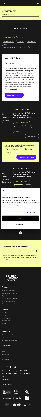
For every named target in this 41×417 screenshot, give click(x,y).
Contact (4, 312)
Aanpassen (19, 224)
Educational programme (10, 298)
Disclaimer (5, 379)
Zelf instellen (31, 212)
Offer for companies (8, 301)
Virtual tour (6, 323)
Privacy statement (8, 377)
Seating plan (6, 318)
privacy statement (17, 257)
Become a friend (7, 335)
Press (3, 351)
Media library (6, 354)
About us (5, 349)
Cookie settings (7, 384)
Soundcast (5, 359)
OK (20, 218)
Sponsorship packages (9, 340)
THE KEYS (5, 337)
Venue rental (6, 320)
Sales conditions (7, 382)
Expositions (6, 296)
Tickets (4, 315)
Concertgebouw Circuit (9, 293)
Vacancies (5, 357)
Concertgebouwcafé (8, 304)
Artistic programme (8, 290)
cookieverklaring (12, 205)
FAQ (3, 326)
